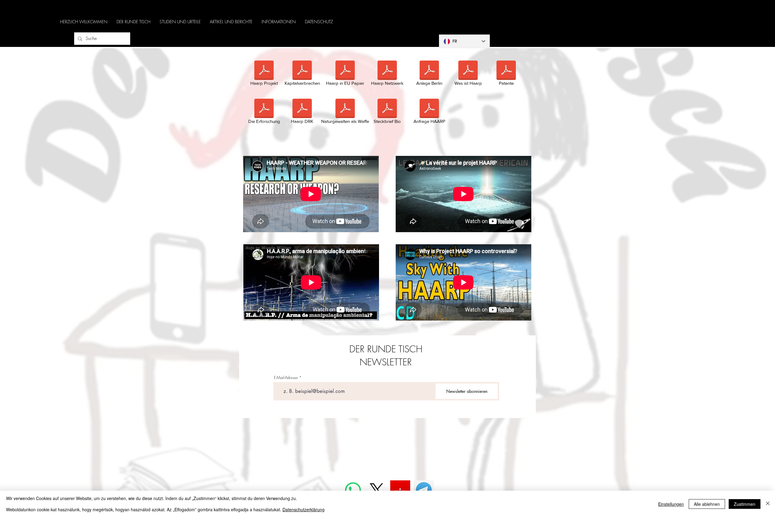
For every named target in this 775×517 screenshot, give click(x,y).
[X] (377, 490)
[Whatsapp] (353, 490)
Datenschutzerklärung (303, 509)
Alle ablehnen (707, 504)
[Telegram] (424, 490)
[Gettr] (400, 490)
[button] (133, 21)
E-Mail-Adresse (286, 378)
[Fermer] (767, 504)
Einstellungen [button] (671, 504)
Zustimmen (744, 504)
